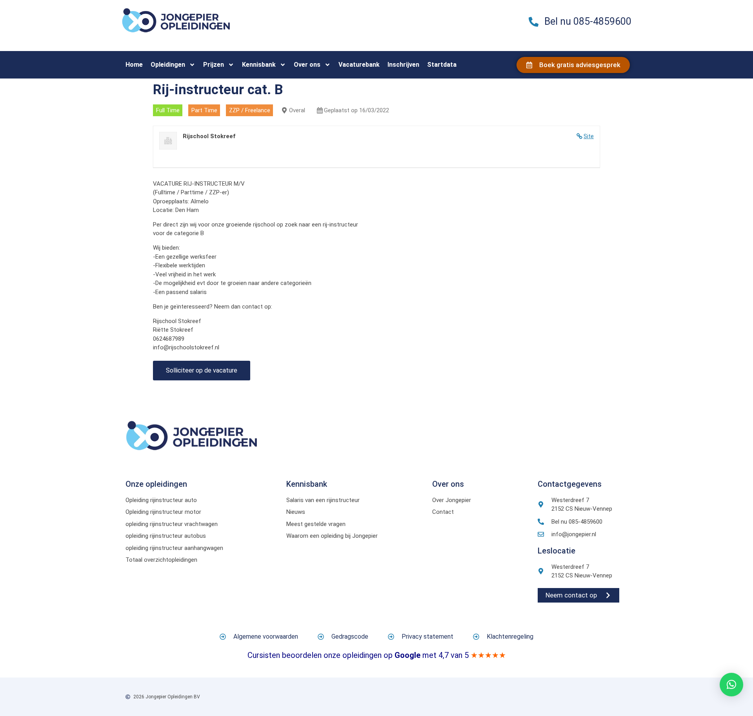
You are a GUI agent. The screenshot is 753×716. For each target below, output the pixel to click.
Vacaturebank (359, 64)
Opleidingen (168, 64)
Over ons (307, 64)
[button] (731, 684)
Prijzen (213, 64)
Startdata (442, 64)
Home (134, 64)
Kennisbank (259, 64)
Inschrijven (403, 64)
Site (589, 136)
